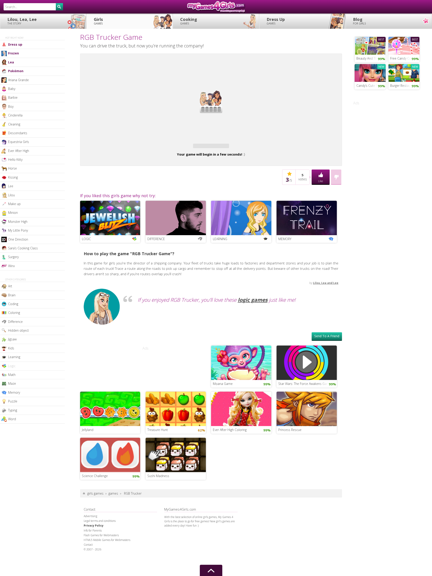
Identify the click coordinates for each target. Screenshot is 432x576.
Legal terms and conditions (100, 554)
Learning (14, 357)
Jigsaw (12, 339)
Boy (11, 106)
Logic (12, 366)
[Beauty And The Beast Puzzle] (370, 45)
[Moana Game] (241, 395)
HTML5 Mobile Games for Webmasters (107, 573)
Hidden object (18, 330)
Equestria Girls (18, 142)
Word (12, 419)
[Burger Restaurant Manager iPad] (403, 72)
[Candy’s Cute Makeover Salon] (370, 72)
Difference (15, 321)
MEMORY (284, 272)
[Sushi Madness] (176, 487)
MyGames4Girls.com (216, 6)
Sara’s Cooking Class (23, 248)
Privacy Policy (94, 559)
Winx (11, 266)
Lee (10, 186)
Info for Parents (93, 564)
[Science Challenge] (110, 487)
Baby (11, 89)
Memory (14, 392)
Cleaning (14, 124)
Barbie (13, 97)
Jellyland (87, 463)
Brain (12, 295)
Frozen (13, 53)
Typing (12, 410)
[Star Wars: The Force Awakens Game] (307, 395)
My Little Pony (18, 230)
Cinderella (15, 115)
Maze (12, 383)
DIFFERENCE (156, 272)
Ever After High (18, 151)
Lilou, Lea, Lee (22, 21)
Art (10, 286)
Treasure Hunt (157, 463)
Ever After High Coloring (230, 463)
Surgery (13, 257)
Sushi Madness (158, 509)
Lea (11, 62)
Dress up (15, 44)
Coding (13, 304)
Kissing (13, 177)
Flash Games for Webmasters (101, 568)
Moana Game (223, 417)
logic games (253, 333)
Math (12, 375)
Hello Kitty (15, 159)
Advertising (90, 549)
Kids (11, 348)
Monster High (17, 221)
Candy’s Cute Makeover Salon (371, 85)
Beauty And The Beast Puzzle (371, 58)
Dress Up (276, 21)
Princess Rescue (290, 463)
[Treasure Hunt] (176, 441)
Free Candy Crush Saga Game (404, 58)
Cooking (188, 21)
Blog (359, 21)
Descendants (17, 133)
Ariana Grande (18, 80)
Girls (98, 21)
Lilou (11, 195)
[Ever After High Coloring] (241, 441)
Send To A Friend (326, 369)
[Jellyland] (110, 441)
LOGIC (86, 272)
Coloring (14, 312)
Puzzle (12, 401)
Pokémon (15, 71)
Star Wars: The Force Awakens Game (304, 417)
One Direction (18, 239)
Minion (13, 212)
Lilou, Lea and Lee (325, 316)
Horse (12, 168)
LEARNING (220, 272)
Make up (14, 204)
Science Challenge (95, 509)
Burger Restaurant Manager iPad (404, 85)
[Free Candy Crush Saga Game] (403, 45)
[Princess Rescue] (307, 441)
